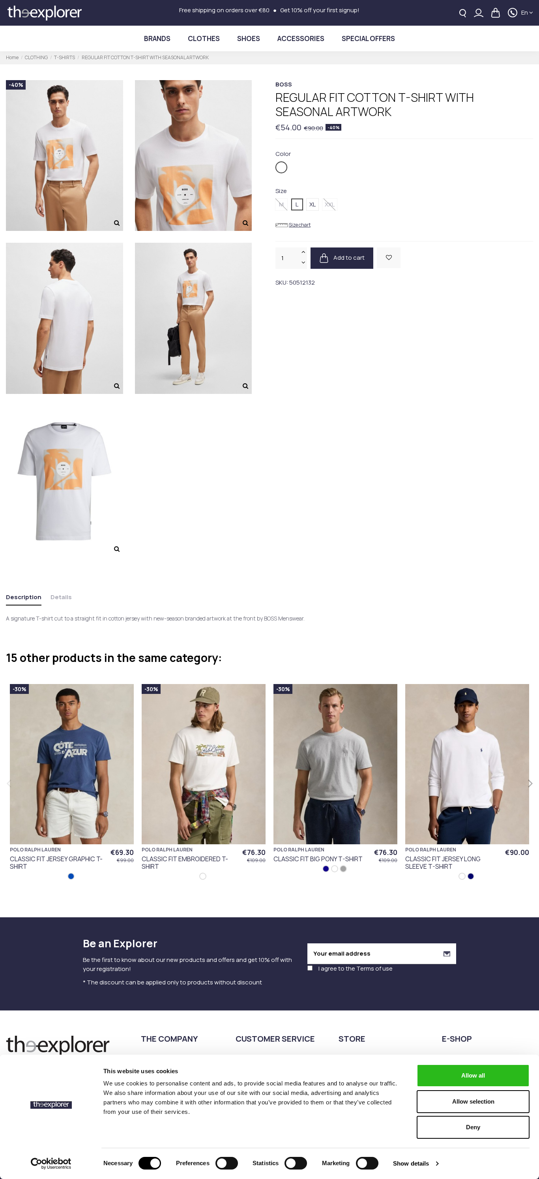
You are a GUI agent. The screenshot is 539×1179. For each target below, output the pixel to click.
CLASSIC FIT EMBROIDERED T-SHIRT (185, 863)
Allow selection (473, 1101)
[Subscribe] (447, 953)
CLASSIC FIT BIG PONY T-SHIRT (318, 859)
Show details (411, 1163)
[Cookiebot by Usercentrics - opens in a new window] (51, 1164)
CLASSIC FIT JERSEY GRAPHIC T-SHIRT (56, 863)
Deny (473, 1127)
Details (61, 597)
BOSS (283, 84)
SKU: (281, 282)
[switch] (226, 1163)
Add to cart (348, 257)
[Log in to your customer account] (478, 12)
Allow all (473, 1075)
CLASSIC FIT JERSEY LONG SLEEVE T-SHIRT (443, 863)
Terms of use (374, 968)
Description (23, 597)
